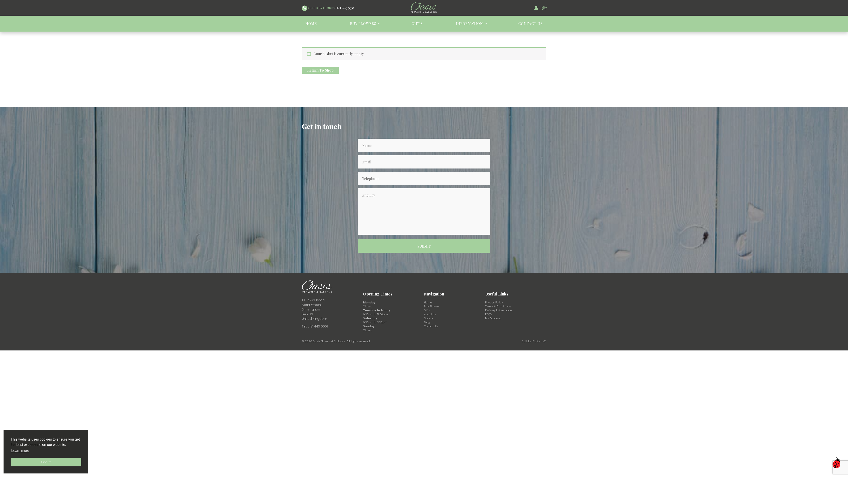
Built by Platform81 (534, 341)
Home (311, 23)
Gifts (417, 23)
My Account (493, 318)
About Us (430, 314)
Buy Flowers (363, 23)
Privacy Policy (494, 302)
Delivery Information (498, 310)
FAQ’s (488, 314)
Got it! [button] (46, 462)
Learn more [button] (20, 450)
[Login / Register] (538, 8)
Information (469, 23)
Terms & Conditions (498, 306)
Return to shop (320, 70)
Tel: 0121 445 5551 (315, 326)
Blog (427, 322)
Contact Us (530, 23)
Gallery (428, 318)
